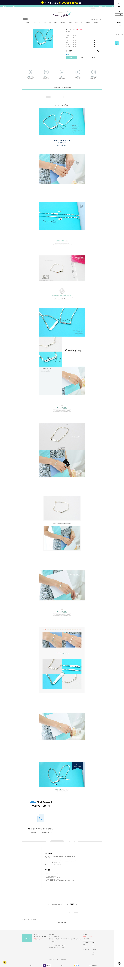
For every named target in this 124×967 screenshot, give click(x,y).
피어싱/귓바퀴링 (63, 22)
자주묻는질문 (94, 949)
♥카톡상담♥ (119, 22)
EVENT (93, 952)
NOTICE (119, 19)
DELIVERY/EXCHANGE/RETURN (57, 840)
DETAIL (48, 840)
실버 (81, 22)
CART (97, 6)
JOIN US (92, 6)
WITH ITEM (66, 840)
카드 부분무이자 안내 (97, 19)
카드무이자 (119, 14)
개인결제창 (119, 25)
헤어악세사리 (96, 22)
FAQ (119, 11)
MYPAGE (105, 6)
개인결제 (93, 954)
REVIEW (119, 6)
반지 (39, 22)
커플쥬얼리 (70, 22)
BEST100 (34, 22)
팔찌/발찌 (55, 22)
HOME (84, 944)
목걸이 (45, 22)
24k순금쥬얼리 (88, 22)
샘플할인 (76, 22)
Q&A (119, 3)
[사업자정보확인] (62, 945)
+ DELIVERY (13, 6)
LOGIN (89, 6)
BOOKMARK (6, 6)
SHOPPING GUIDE (86, 949)
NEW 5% (27, 22)
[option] (62, 2)
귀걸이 (50, 22)
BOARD (110, 6)
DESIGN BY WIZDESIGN (71, 959)
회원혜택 (119, 17)
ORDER (100, 6)
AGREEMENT (85, 946)
